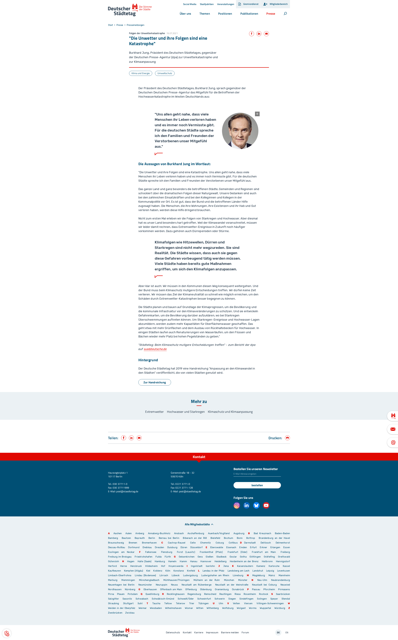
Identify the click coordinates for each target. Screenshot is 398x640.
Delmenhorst (283, 542)
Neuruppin (161, 584)
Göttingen (255, 556)
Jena (226, 566)
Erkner (263, 547)
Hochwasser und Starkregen (186, 411)
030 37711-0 (120, 484)
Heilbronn (267, 561)
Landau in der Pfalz (213, 570)
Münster (242, 580)
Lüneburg (238, 575)
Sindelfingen (246, 598)
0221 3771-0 (182, 484)
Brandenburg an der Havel (274, 538)
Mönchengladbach (149, 580)
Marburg (112, 580)
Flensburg (166, 552)
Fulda (158, 556)
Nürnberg (130, 589)
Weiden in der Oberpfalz (122, 608)
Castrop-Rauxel (176, 542)
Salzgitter (113, 598)
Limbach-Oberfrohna (119, 575)
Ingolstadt (196, 566)
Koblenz (157, 570)
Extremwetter (154, 411)
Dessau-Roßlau (116, 547)
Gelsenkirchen (186, 556)
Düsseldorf (196, 547)
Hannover (205, 561)
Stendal (286, 598)
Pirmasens (284, 589)
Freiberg (285, 552)
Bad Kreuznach (262, 533)
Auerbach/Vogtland (219, 533)
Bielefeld (215, 538)
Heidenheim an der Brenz (244, 561)
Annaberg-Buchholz (159, 533)
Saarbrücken (283, 594)
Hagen (130, 561)
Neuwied (285, 584)
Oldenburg (206, 589)
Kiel (148, 570)
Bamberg (113, 538)
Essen (286, 547)
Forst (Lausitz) (186, 552)
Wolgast (241, 608)
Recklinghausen (176, 594)
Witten (199, 608)
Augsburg (239, 533)
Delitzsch (266, 542)
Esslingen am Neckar (121, 552)
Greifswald (284, 556)
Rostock (263, 594)
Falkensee (150, 552)
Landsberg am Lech (239, 570)
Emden (243, 547)
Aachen (117, 533)
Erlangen (275, 547)
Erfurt (253, 547)
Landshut (257, 570)
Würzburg (279, 608)
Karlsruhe (274, 566)
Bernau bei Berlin (170, 538)
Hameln (172, 561)
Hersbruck (136, 566)
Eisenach (231, 547)
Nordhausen (115, 589)
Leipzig (270, 570)
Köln (167, 570)
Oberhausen (150, 589)
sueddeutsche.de (155, 349)
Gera (200, 556)
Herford (112, 566)
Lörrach (164, 575)
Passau (256, 589)
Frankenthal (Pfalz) (211, 552)
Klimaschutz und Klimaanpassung (230, 411)
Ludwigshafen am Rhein (215, 575)
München (229, 580)
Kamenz (261, 566)
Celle (193, 542)
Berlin (151, 538)
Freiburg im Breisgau (120, 556)
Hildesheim (151, 566)
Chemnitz (205, 542)
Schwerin (220, 598)
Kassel (286, 566)
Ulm (221, 603)
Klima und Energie (141, 73)
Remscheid (210, 594)
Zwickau (129, 612)
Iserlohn (210, 566)
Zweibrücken (115, 612)
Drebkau (148, 547)
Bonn (240, 538)
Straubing (113, 603)
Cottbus (233, 542)
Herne (123, 566)
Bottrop (250, 538)
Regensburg (194, 594)
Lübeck (176, 575)
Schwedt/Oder (186, 598)
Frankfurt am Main (264, 552)
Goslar (233, 556)
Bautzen (126, 538)
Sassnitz (127, 598)
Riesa (238, 594)
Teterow (180, 603)
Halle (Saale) (144, 561)
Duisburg (172, 547)
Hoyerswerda (176, 566)
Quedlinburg (152, 594)
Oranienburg (222, 589)
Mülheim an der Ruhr (207, 580)
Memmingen (128, 580)
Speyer (274, 598)
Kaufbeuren (114, 570)
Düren (183, 547)
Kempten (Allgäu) (133, 570)
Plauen (121, 594)
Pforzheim (269, 589)
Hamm (183, 561)
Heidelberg (221, 561)
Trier (191, 603)
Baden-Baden (282, 533)
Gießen (209, 556)
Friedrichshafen (143, 556)
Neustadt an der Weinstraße (231, 584)
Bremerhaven (149, 542)
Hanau (193, 561)
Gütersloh (113, 561)
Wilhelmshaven (173, 608)
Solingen (262, 598)
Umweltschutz (164, 73)
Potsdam (133, 594)
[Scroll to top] (287, 453)
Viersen (248, 603)
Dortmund (133, 547)
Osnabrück (238, 589)
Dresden (159, 547)
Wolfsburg (228, 608)
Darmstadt (250, 542)
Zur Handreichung (154, 382)
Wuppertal (265, 608)
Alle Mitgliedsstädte (197, 524)
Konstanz (179, 570)
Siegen (232, 598)
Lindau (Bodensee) (145, 575)
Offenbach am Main (171, 589)
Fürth (168, 556)
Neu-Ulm (262, 580)
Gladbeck (221, 556)
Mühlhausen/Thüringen (176, 580)
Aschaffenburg (195, 533)
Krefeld (191, 570)
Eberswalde (216, 547)
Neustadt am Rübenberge (196, 584)
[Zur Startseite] (130, 10)
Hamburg (160, 561)
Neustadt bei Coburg (264, 584)
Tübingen (203, 603)
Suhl (140, 603)
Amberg (139, 533)
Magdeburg (258, 575)
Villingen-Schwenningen (270, 603)
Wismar (189, 608)
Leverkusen (283, 570)
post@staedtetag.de (127, 491)
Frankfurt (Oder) (237, 552)
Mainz (271, 575)
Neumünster (145, 584)
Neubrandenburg (280, 580)
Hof (163, 566)
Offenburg (191, 589)
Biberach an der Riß (195, 538)
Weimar (143, 608)
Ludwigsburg (190, 575)
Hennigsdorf (283, 561)
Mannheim (284, 575)
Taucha (156, 603)
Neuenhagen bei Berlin (121, 584)
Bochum (228, 538)
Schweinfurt (204, 598)
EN (286, 632)
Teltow (168, 603)
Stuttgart (128, 603)
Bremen (133, 542)
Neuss (174, 584)
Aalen (128, 533)
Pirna (111, 594)
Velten (236, 603)
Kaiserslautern (245, 566)
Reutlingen (225, 594)
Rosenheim (250, 594)
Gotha (243, 556)
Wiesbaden (156, 608)
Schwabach (142, 598)
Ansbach (179, 533)
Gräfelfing (270, 556)
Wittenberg (213, 608)
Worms (253, 608)
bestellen (257, 485)
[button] (185, 13)
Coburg (220, 542)
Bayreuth (140, 538)
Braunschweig (116, 542)
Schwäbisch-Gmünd (163, 598)
